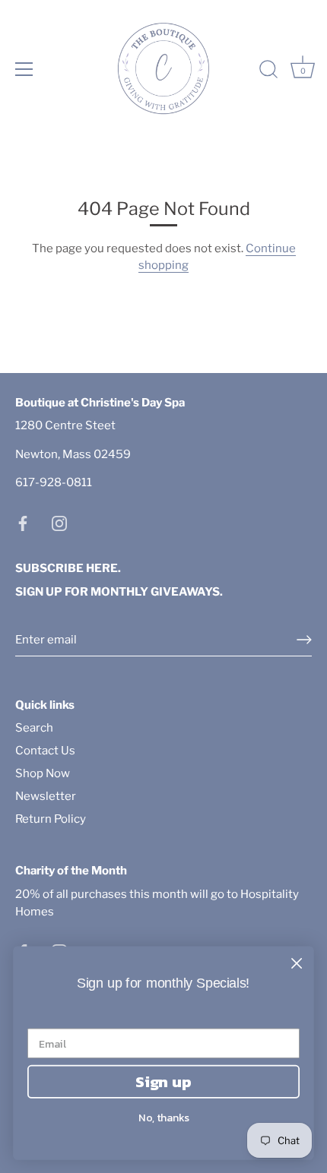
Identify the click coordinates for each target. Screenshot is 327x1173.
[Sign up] (304, 639)
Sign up (163, 1081)
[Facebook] (22, 523)
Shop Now (42, 773)
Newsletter (45, 796)
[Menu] (24, 69)
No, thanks (163, 1118)
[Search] (268, 71)
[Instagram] (59, 523)
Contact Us (45, 750)
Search (34, 728)
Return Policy (50, 819)
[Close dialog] (297, 963)
